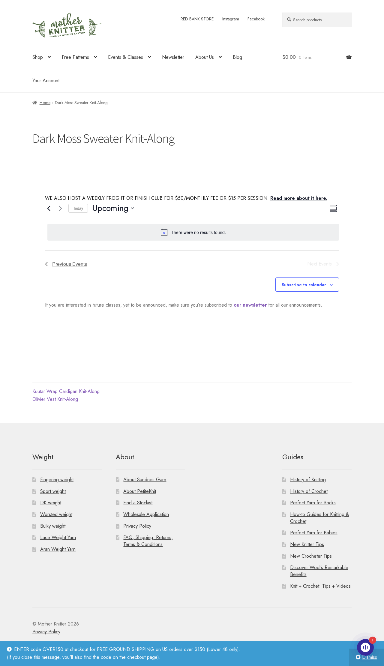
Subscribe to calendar (304, 285)
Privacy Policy (137, 526)
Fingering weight (57, 479)
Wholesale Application (146, 514)
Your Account (45, 80)
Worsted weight (56, 514)
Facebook (256, 19)
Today (78, 208)
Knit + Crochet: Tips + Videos (320, 586)
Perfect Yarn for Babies (314, 532)
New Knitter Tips (307, 544)
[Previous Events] (48, 208)
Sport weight (53, 491)
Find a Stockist (137, 502)
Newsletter (173, 57)
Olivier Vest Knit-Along (55, 399)
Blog (237, 57)
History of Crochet (309, 491)
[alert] (193, 232)
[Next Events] (60, 208)
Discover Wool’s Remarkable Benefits (319, 571)
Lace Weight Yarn (58, 537)
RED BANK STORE (197, 19)
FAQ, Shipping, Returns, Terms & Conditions (148, 541)
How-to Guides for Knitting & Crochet (319, 518)
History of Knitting (308, 479)
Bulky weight (52, 526)
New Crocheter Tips (311, 556)
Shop (37, 57)
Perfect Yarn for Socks (313, 502)
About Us (204, 57)
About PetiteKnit (139, 491)
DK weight (50, 502)
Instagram (230, 19)
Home (45, 103)
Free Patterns (75, 57)
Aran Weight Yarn (58, 549)
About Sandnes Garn (144, 479)
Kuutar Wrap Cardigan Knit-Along (66, 391)
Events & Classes (125, 57)
